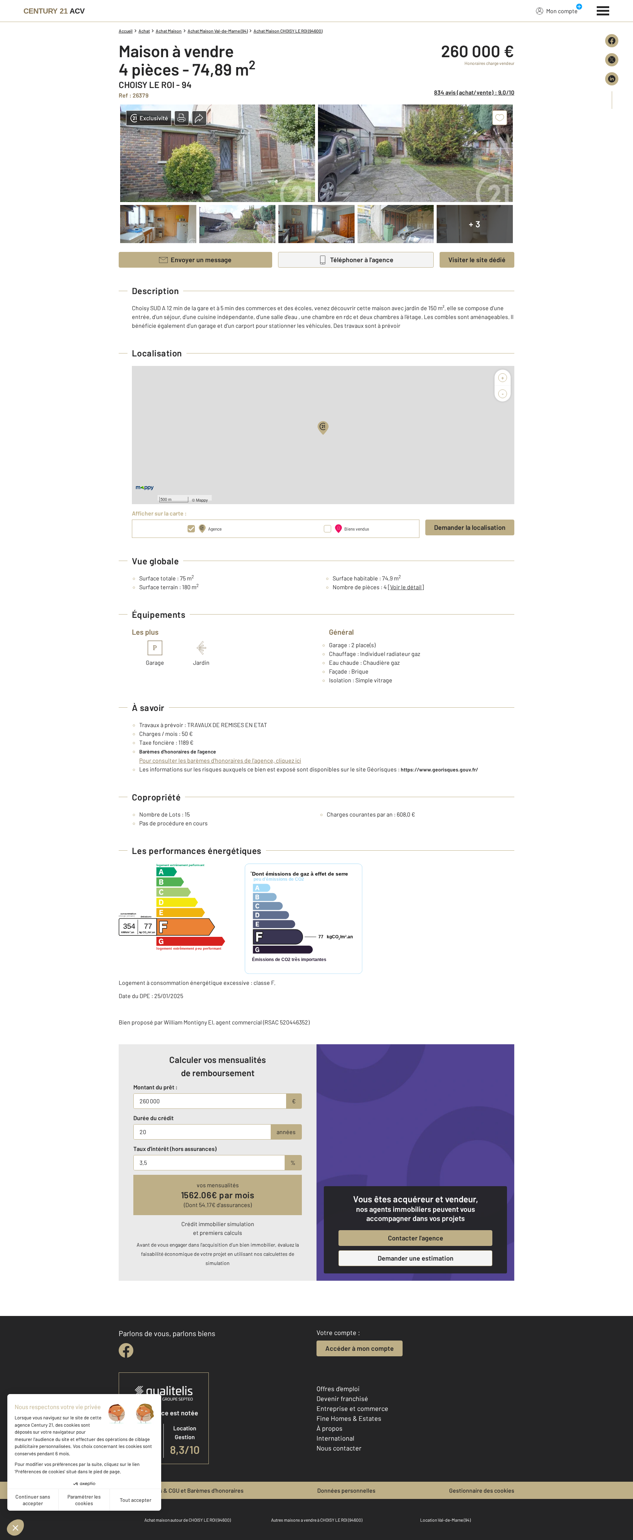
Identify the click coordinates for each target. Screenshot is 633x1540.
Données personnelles (346, 1490)
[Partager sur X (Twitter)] (611, 59)
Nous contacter (339, 1448)
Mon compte (562, 10)
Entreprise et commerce (352, 1408)
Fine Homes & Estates (348, 1418)
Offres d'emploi (338, 1389)
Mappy (202, 500)
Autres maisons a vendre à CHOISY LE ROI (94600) (316, 1519)
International (335, 1438)
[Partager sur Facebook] (611, 40)
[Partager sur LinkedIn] (611, 78)
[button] (181, 118)
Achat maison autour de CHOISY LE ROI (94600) (187, 1519)
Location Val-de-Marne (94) (445, 1519)
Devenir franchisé (342, 1398)
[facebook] (126, 1350)
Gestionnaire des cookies (481, 1490)
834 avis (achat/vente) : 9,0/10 (474, 92)
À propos (329, 1428)
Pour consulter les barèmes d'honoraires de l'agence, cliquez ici (220, 760)
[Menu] (603, 9)
